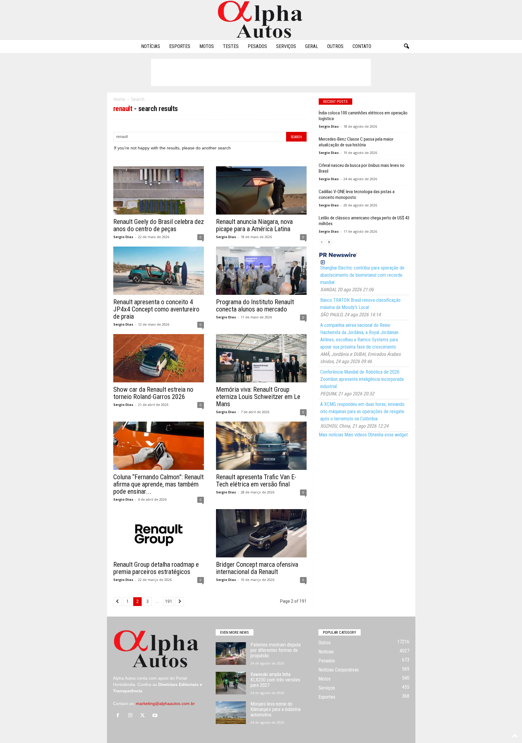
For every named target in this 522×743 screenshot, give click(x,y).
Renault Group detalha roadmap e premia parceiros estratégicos (156, 568)
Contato (362, 46)
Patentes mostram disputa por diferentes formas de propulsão (275, 650)
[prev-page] (322, 242)
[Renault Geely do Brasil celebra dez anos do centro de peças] (158, 190)
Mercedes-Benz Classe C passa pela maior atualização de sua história (356, 142)
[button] (406, 46)
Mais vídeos (355, 435)
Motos (206, 46)
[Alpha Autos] (261, 20)
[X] (144, 715)
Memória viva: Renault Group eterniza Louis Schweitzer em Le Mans (258, 397)
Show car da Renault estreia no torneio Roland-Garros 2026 (153, 393)
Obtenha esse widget (388, 435)
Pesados (257, 46)
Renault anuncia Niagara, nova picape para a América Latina (254, 225)
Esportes (179, 46)
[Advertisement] (261, 72)
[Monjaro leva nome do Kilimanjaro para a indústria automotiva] (231, 712)
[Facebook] (119, 715)
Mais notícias (331, 435)
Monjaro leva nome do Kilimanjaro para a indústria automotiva (275, 709)
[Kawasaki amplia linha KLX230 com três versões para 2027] (231, 683)
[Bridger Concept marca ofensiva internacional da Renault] (261, 533)
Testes (231, 46)
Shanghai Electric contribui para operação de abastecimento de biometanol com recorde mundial (362, 275)
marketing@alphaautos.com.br (165, 703)
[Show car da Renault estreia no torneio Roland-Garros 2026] (158, 358)
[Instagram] (131, 715)
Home (119, 99)
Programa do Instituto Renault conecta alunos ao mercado (255, 305)
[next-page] (329, 242)
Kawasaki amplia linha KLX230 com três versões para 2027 (275, 679)
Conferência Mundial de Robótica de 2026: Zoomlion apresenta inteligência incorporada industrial (362, 379)
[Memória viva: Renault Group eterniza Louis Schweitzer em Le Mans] (261, 358)
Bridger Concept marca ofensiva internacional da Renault (257, 568)
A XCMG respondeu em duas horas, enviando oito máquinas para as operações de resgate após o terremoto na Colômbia (362, 411)
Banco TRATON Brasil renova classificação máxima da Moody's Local (360, 303)
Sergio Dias (123, 236)
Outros (335, 46)
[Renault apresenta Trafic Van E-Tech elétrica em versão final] (261, 446)
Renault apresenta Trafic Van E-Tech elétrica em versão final (256, 480)
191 (168, 601)
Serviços (286, 46)
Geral (311, 46)
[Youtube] (155, 715)
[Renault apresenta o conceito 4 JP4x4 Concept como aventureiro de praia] (158, 271)
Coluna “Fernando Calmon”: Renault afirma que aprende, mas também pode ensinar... (158, 484)
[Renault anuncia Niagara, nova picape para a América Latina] (261, 190)
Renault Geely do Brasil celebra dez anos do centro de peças (158, 225)
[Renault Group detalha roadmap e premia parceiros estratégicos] (158, 533)
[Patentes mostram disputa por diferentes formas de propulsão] (231, 653)
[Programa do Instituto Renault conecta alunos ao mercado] (261, 271)
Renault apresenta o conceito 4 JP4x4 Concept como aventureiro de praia (156, 309)
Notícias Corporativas (338, 670)
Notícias (150, 46)
